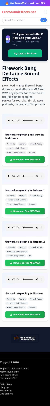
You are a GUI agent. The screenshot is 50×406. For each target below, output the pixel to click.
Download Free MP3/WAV (26, 159)
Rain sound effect (9, 374)
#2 (30, 256)
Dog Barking (6, 393)
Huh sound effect (8, 378)
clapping (4, 387)
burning (32, 152)
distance (32, 204)
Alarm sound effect (9, 371)
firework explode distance (17, 148)
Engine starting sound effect (14, 368)
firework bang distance (16, 152)
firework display (36, 144)
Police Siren (6, 384)
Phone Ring (6, 390)
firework (22, 144)
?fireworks (11, 144)
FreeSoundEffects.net (19, 12)
